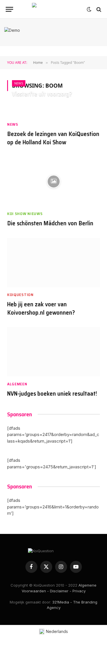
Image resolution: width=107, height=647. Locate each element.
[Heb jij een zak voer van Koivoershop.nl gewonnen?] (53, 262)
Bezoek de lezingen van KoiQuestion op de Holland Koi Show (53, 138)
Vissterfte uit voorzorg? (42, 93)
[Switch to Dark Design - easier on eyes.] (89, 9)
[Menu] (9, 9)
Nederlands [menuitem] (57, 631)
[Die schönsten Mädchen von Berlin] (53, 181)
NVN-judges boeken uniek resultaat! (52, 393)
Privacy (79, 591)
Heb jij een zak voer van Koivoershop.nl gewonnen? (41, 308)
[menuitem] (53, 631)
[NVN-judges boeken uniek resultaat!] (53, 351)
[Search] (98, 9)
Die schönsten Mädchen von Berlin (50, 223)
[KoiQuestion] (53, 9)
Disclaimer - (60, 591)
